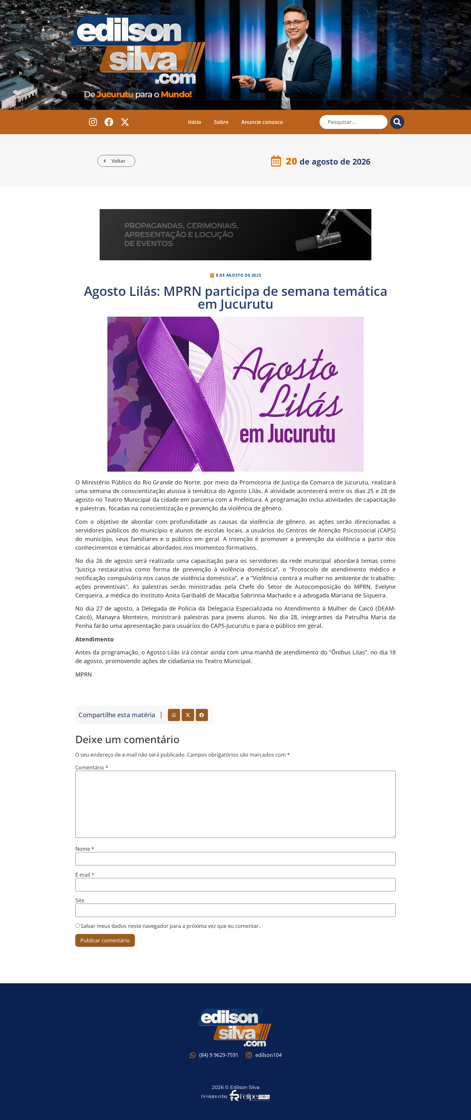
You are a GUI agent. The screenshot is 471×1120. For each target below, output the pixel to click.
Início (194, 122)
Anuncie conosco (262, 122)
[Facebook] (109, 122)
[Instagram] (93, 122)
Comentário (91, 767)
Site (79, 900)
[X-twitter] (125, 122)
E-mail (84, 874)
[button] (174, 715)
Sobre (221, 122)
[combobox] (353, 122)
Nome (84, 848)
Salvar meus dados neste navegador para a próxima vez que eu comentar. (170, 926)
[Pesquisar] (397, 122)
